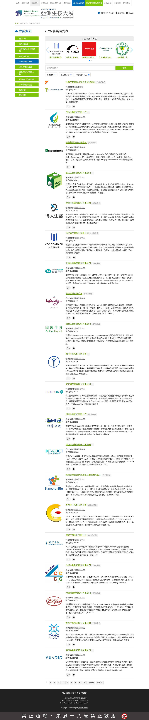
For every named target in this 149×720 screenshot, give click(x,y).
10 (84, 683)
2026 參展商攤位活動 (26, 73)
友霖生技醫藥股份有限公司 (78, 263)
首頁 (18, 3)
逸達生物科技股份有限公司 (78, 565)
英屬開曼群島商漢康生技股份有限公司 (83, 475)
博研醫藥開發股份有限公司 (78, 593)
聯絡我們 (117, 3)
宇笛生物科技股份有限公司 (78, 650)
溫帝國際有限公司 (74, 293)
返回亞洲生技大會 (107, 13)
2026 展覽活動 (55, 3)
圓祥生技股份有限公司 (76, 354)
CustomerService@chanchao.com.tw (76, 703)
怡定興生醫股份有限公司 (77, 233)
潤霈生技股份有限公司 (76, 414)
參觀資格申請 (24, 56)
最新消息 (25, 3)
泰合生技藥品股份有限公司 (78, 623)
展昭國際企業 (83, 708)
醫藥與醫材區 (79, 117)
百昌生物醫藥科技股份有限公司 (80, 82)
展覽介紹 (22, 39)
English (131, 13)
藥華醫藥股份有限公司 (76, 142)
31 (70, 257)
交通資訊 (22, 90)
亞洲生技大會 (78, 3)
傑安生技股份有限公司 (76, 535)
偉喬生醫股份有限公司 (76, 112)
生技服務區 (78, 87)
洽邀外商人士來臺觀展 (27, 50)
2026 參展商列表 (25, 62)
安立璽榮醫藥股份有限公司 (78, 384)
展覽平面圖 (23, 44)
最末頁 (99, 683)
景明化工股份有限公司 (76, 505)
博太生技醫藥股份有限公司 (78, 203)
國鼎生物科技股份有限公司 (78, 324)
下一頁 (91, 683)
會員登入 (121, 13)
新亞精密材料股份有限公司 (78, 444)
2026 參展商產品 (25, 67)
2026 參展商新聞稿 (26, 79)
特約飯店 (22, 95)
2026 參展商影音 (25, 85)
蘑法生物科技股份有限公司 (78, 173)
